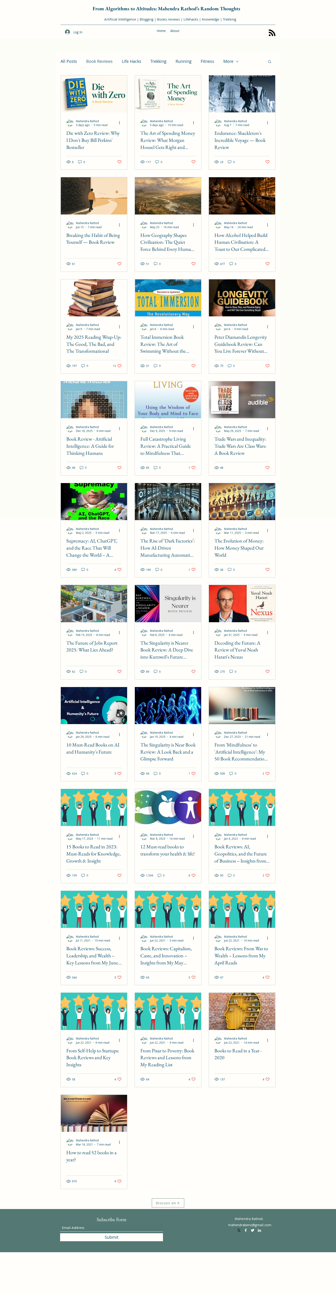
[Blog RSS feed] (272, 33)
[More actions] (121, 123)
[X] (239, 1230)
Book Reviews (99, 61)
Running (184, 61)
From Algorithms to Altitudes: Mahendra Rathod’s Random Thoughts (166, 8)
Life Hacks (131, 61)
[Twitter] (252, 1230)
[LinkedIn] (259, 1230)
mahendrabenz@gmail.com (249, 1225)
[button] (269, 62)
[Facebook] (245, 1230)
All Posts (69, 61)
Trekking (158, 61)
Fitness (207, 61)
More (228, 61)
